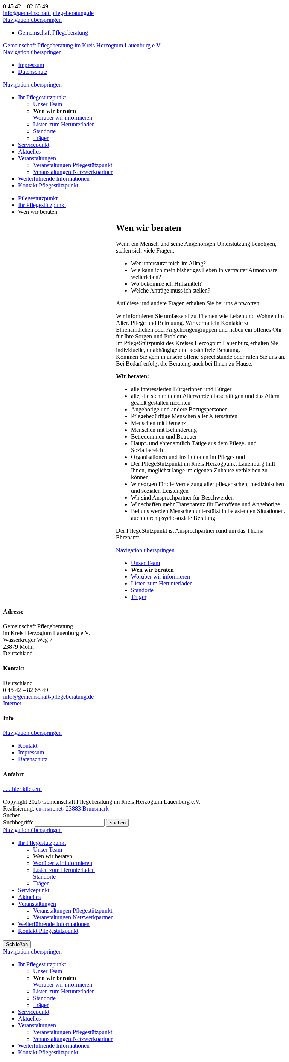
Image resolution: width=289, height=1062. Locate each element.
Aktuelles (29, 897)
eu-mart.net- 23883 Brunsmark (72, 808)
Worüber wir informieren (62, 863)
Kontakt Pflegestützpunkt (48, 931)
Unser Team (47, 849)
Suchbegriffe (18, 822)
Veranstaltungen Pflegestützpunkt (72, 910)
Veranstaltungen (37, 903)
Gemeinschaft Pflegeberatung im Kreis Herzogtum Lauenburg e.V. (82, 45)
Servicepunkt (33, 890)
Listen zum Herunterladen (64, 870)
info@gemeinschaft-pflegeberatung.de (48, 13)
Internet (12, 703)
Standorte (44, 876)
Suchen (117, 823)
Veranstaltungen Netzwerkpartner (73, 917)
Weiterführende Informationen (54, 924)
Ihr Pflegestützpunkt (42, 843)
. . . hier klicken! (22, 789)
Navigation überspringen (32, 20)
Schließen (17, 944)
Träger (41, 883)
